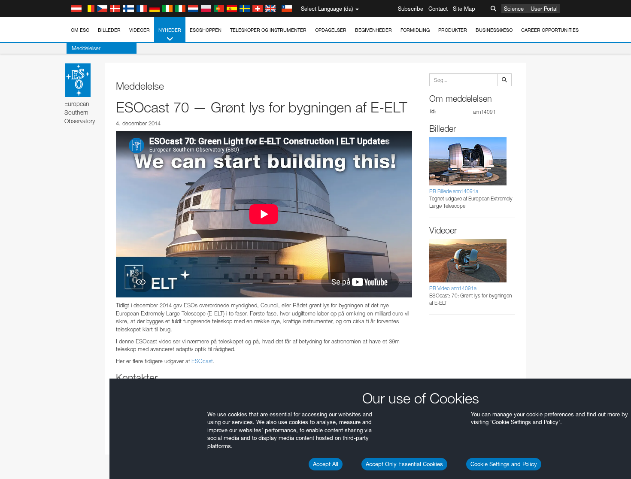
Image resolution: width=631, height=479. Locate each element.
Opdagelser (330, 30)
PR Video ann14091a (452, 288)
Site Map (464, 8)
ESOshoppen (205, 30)
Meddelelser (86, 48)
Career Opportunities (550, 30)
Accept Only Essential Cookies (404, 464)
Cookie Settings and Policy (503, 464)
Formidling (415, 30)
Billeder (109, 30)
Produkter (452, 30)
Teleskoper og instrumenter (268, 30)
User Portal (544, 8)
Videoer (139, 30)
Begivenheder (373, 30)
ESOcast (202, 361)
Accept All (325, 464)
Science (514, 8)
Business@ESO (494, 30)
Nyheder (169, 30)
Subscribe (410, 8)
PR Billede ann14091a (453, 191)
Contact (438, 8)
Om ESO (80, 30)
